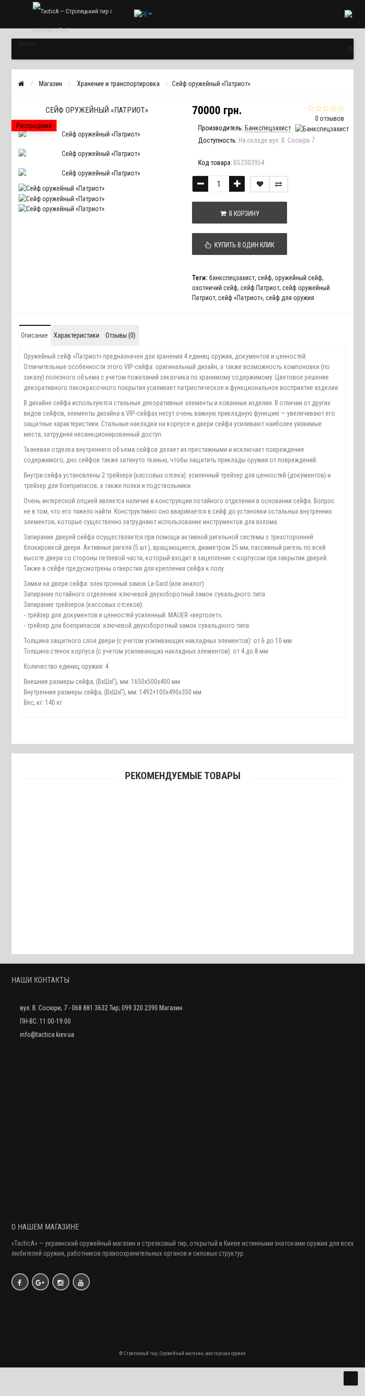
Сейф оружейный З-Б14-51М (183, 885)
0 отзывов (329, 118)
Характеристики (76, 335)
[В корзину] (160, 825)
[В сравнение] (278, 184)
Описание (34, 335)
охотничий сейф (215, 288)
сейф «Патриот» (240, 298)
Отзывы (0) (120, 335)
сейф (265, 278)
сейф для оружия (290, 298)
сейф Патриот (259, 288)
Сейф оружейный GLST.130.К (182, 838)
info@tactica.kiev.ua (47, 1034)
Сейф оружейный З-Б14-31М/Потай (182, 933)
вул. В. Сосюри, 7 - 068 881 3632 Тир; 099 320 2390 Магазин (101, 1008)
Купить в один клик (242, 245)
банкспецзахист (232, 278)
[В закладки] (259, 184)
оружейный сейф (298, 278)
